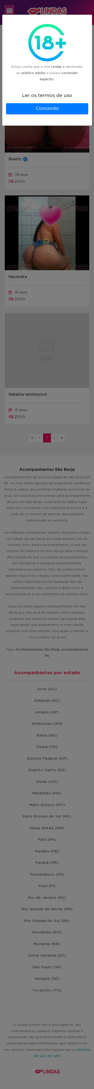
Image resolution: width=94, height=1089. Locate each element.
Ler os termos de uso (47, 95)
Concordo (47, 108)
